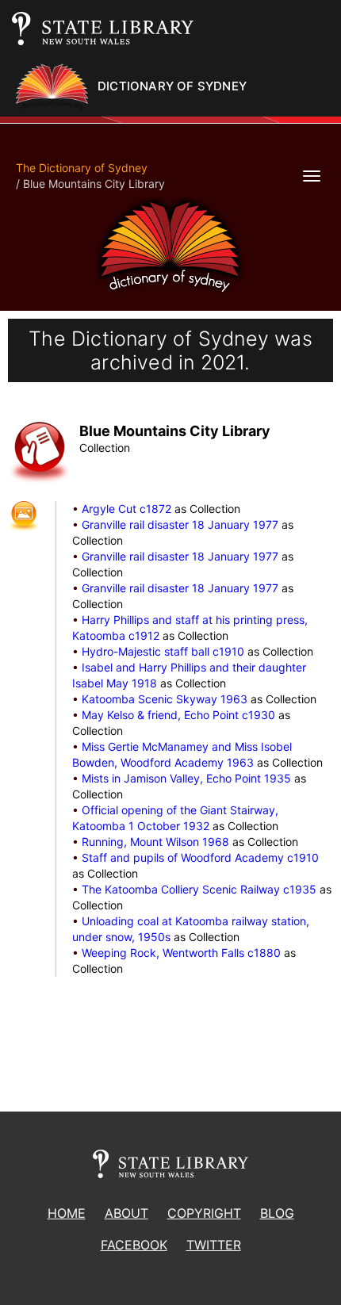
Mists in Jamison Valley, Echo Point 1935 (186, 778)
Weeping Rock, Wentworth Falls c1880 (181, 952)
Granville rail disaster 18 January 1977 (180, 524)
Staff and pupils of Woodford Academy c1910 (200, 857)
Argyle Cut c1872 (126, 508)
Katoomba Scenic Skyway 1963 (164, 699)
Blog (277, 1213)
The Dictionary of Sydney (82, 167)
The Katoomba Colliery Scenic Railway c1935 (199, 889)
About (126, 1213)
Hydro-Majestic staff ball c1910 (163, 651)
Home (67, 1213)
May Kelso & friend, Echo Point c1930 (178, 714)
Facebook (134, 1245)
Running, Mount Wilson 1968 (155, 841)
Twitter (213, 1245)
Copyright (204, 1213)
